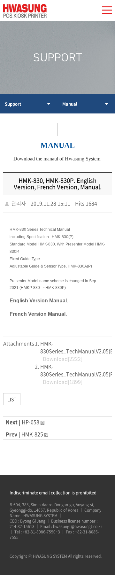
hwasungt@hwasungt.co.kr (77, 526)
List (11, 399)
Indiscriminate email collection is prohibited (53, 492)
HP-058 (30, 422)
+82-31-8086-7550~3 (42, 532)
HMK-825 (32, 434)
